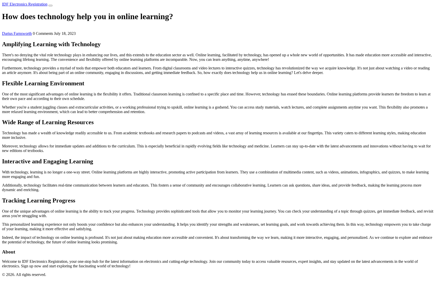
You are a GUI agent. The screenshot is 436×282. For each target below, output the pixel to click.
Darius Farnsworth (17, 33)
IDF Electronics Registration (24, 4)
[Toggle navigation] (50, 5)
